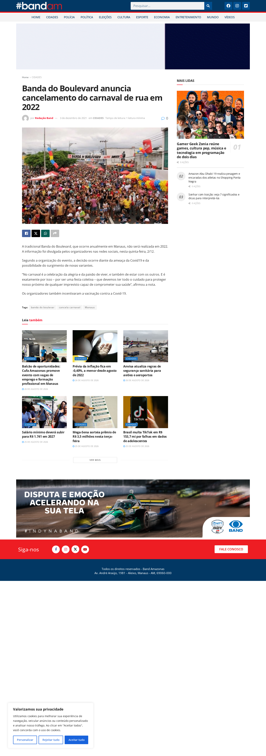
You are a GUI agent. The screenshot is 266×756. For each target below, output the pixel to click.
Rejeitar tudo (50, 740)
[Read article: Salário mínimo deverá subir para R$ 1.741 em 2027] (44, 412)
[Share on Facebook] (26, 233)
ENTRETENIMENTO (188, 17)
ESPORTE (142, 17)
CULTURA (123, 17)
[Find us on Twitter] (75, 549)
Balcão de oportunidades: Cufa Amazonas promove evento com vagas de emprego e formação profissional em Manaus (41, 375)
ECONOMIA (162, 17)
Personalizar (25, 740)
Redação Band (44, 118)
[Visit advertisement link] (133, 46)
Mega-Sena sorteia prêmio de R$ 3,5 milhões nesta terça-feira (94, 436)
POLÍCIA (69, 17)
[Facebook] (228, 6)
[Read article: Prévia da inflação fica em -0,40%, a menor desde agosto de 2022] (95, 346)
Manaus (90, 307)
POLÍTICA (87, 17)
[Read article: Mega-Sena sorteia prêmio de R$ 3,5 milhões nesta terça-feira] (95, 412)
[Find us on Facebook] (56, 549)
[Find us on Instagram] (66, 549)
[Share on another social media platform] (55, 233)
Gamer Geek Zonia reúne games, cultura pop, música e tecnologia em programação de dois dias (201, 150)
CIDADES (52, 17)
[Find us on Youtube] (85, 549)
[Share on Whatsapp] (45, 233)
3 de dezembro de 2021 (73, 118)
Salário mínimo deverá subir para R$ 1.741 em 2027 (43, 434)
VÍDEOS (230, 17)
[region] (50, 725)
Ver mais (95, 459)
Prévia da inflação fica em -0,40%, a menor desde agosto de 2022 (95, 370)
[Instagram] (237, 6)
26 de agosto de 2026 (36, 389)
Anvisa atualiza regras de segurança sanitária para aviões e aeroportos (142, 370)
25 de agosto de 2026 (36, 441)
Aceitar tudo (77, 740)
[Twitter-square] (246, 6)
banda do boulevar (43, 307)
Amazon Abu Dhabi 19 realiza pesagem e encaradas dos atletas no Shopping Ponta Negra (214, 177)
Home (25, 77)
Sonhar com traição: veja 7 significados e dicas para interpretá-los (214, 196)
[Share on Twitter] (36, 233)
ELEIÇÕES (105, 17)
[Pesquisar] (208, 6)
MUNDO (213, 17)
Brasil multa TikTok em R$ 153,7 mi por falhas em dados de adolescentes (145, 436)
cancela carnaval (69, 307)
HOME (36, 17)
